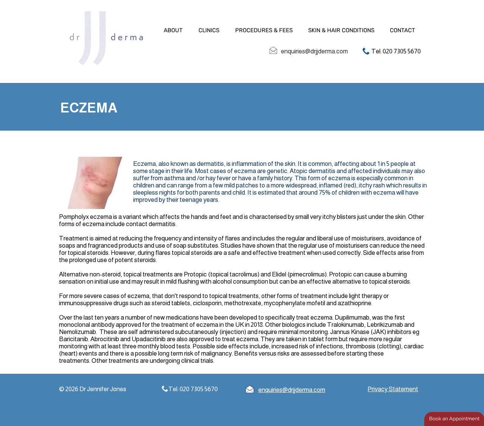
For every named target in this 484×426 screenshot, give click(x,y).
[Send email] (273, 50)
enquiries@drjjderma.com (314, 51)
